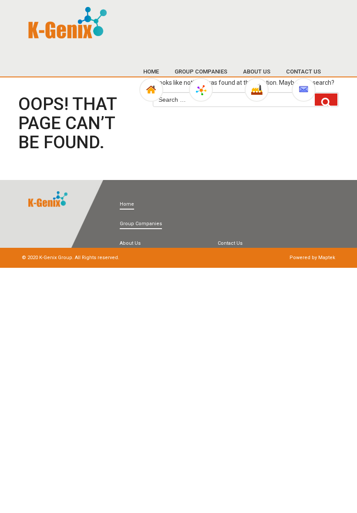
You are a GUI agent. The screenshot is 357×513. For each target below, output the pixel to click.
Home (151, 71)
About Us (256, 71)
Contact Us (303, 71)
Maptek (326, 257)
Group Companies (201, 71)
